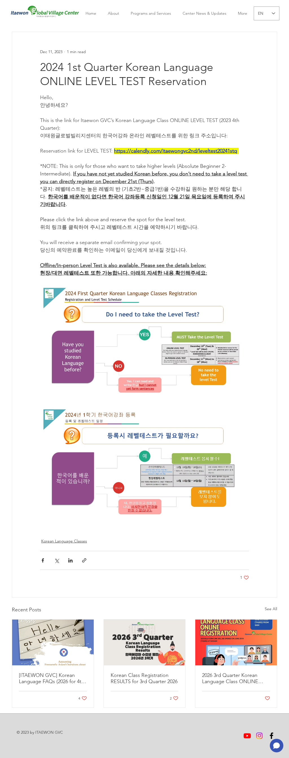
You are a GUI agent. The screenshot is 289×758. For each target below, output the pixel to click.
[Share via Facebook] (42, 560)
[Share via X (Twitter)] (56, 560)
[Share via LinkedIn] (70, 560)
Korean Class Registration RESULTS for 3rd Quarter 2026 (144, 678)
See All (271, 608)
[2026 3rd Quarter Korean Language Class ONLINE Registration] (236, 642)
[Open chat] (276, 745)
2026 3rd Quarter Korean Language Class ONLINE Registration (230, 678)
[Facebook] (271, 735)
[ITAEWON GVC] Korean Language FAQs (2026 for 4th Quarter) (51, 678)
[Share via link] (84, 560)
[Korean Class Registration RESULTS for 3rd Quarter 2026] (144, 642)
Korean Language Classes (64, 541)
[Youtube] (247, 735)
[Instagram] (259, 735)
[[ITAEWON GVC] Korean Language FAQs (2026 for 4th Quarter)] (53, 642)
